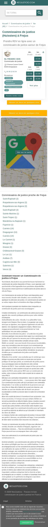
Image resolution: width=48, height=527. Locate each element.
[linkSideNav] (6, 3)
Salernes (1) (8, 266)
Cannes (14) (8, 228)
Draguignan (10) (10, 232)
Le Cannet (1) (9, 240)
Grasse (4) (7, 247)
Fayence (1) (8, 225)
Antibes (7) (7, 258)
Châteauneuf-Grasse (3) (13, 251)
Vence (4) (7, 269)
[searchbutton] (39, 13)
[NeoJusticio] (23, 4)
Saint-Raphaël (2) (11, 199)
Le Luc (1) (7, 254)
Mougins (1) (8, 243)
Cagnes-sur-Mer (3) (11, 262)
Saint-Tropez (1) (10, 217)
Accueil (5, 23)
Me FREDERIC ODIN (12, 59)
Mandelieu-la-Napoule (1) (14, 221)
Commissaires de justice (20, 23)
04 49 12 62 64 (12, 71)
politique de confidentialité (32, 511)
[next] (43, 52)
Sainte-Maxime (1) (11, 214)
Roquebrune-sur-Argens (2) (15, 202)
